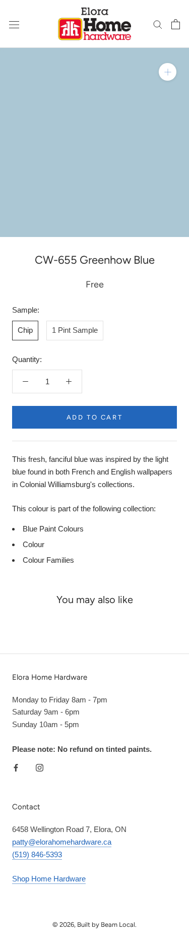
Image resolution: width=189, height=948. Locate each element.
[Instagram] (39, 767)
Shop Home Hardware (49, 878)
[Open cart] (175, 24)
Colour (33, 544)
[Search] (157, 24)
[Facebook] (16, 767)
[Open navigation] (14, 24)
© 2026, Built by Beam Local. (94, 924)
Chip (25, 330)
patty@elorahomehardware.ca (61, 842)
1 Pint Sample (75, 330)
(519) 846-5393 (37, 854)
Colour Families (48, 560)
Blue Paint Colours (53, 528)
